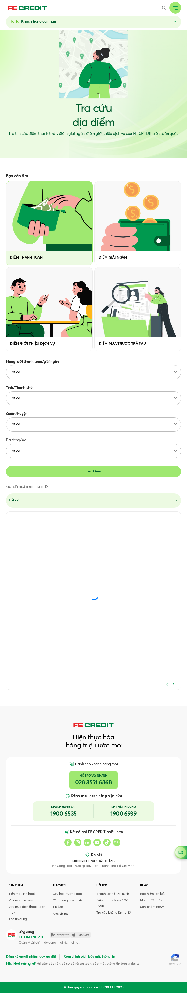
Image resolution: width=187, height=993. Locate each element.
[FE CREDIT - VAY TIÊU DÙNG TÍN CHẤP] (27, 7)
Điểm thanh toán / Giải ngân (112, 903)
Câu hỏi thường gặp (67, 893)
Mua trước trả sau (153, 900)
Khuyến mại (61, 913)
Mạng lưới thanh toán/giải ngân (32, 362)
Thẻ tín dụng (18, 919)
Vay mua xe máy (21, 900)
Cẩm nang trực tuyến (68, 900)
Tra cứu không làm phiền (114, 912)
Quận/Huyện (17, 414)
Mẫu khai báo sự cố (21, 963)
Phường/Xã (16, 440)
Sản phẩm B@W (152, 907)
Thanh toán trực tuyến (112, 893)
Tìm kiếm (93, 471)
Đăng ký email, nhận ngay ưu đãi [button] (31, 956)
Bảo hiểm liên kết (152, 893)
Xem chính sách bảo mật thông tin (89, 956)
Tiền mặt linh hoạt (22, 893)
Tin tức (58, 907)
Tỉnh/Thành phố (19, 388)
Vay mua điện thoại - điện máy (27, 909)
